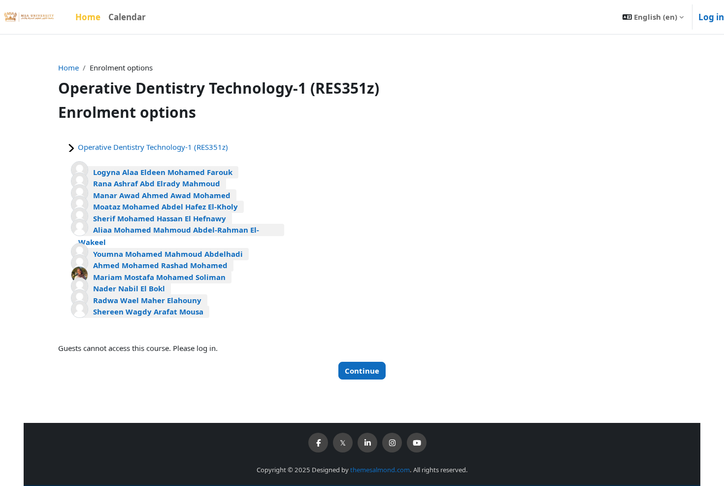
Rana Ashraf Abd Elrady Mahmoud (156, 183)
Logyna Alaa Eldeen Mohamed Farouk (162, 172)
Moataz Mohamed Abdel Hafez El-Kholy (165, 206)
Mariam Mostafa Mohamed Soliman (159, 277)
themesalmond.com (380, 469)
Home (68, 67)
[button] (653, 17)
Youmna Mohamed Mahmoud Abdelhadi (168, 254)
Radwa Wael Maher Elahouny (147, 300)
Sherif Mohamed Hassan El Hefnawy (159, 218)
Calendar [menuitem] (127, 17)
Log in (711, 17)
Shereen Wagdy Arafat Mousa (148, 311)
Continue (362, 371)
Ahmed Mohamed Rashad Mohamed (160, 265)
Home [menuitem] (87, 17)
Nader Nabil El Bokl (129, 288)
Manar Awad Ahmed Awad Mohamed (161, 195)
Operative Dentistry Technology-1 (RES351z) (153, 147)
